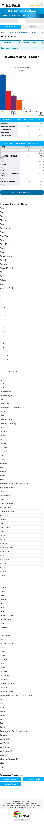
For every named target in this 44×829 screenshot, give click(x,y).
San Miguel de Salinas (7, 683)
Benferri (2, 304)
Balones (2, 284)
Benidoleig (3, 320)
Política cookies (20, 805)
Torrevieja (3, 735)
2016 (21, 21)
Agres (2, 212)
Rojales (2, 655)
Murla (2, 555)
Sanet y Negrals (5, 671)
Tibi (1, 719)
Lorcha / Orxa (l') (5, 535)
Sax (1, 699)
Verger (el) (3, 755)
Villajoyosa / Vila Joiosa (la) (9, 759)
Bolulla (2, 384)
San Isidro (3, 679)
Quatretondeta (5, 635)
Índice (29, 807)
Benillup (2, 348)
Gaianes (2, 491)
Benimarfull (4, 356)
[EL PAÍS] (13, 5)
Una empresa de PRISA (21, 814)
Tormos (2, 727)
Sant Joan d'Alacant (6, 691)
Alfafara (2, 240)
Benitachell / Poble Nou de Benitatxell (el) (13, 372)
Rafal (1, 639)
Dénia (2, 456)
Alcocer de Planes (6, 228)
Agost (2, 208)
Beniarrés (3, 316)
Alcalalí (2, 224)
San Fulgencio (4, 675)
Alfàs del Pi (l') (4, 244)
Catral (2, 428)
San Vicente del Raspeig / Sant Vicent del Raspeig (16, 695)
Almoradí (3, 260)
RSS (33, 807)
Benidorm (3, 324)
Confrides (3, 436)
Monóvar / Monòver (6, 547)
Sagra (2, 663)
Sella (1, 703)
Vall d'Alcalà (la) (5, 739)
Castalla (2, 416)
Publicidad (27, 803)
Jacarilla (3, 519)
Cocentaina (4, 432)
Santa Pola (3, 687)
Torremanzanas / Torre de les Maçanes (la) (14, 731)
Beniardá (3, 312)
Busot (2, 388)
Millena (2, 539)
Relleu (2, 651)
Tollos (2, 723)
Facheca (3, 472)
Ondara (2, 575)
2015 (30, 21)
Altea (1, 272)
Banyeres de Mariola (6, 288)
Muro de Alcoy (4, 559)
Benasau (3, 292)
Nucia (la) (3, 571)
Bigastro (3, 380)
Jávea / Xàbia (4, 523)
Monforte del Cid (5, 543)
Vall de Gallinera (5, 747)
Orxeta (2, 591)
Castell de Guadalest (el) (8, 424)
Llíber (2, 531)
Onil (1, 579)
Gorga (2, 499)
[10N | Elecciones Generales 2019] (22, 11)
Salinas (2, 667)
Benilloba (3, 344)
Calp (1, 400)
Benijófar (3, 340)
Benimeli (3, 364)
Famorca (3, 475)
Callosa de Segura (6, 396)
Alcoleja (2, 232)
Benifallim (3, 328)
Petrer (2, 611)
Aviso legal (34, 803)
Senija (2, 707)
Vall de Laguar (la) (6, 751)
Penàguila (3, 607)
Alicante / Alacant (6, 256)
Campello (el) (4, 404)
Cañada (2, 412)
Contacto (7, 803)
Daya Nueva (4, 448)
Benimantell (4, 352)
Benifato (3, 332)
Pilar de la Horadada (6, 615)
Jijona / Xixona (5, 527)
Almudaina (3, 264)
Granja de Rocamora (7, 503)
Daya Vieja (3, 452)
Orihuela (3, 587)
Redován (3, 647)
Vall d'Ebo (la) (4, 743)
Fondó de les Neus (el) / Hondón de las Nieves (15, 483)
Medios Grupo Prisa (21, 820)
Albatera (3, 220)
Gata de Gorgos (5, 495)
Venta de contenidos (17, 803)
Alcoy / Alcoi (4, 236)
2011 (38, 21)
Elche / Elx (3, 464)
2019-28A (13, 21)
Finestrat (3, 479)
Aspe (1, 276)
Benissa (2, 368)
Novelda (2, 567)
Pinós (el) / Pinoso (6, 619)
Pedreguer (3, 599)
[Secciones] (3, 5)
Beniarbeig (3, 308)
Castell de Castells (6, 420)
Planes (2, 623)
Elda (1, 468)
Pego (1, 603)
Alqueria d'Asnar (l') (6, 268)
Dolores (2, 460)
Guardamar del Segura (7, 507)
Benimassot (4, 360)
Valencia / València (10, 784)
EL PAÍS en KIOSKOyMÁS (19, 807)
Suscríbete (33, 5)
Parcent (2, 595)
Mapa (39, 16)
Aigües (2, 216)
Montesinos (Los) (5, 551)
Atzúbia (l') (3, 280)
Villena (2, 763)
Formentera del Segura (7, 487)
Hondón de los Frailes (7, 511)
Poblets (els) (4, 627)
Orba (1, 583)
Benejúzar (3, 300)
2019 (5, 21)
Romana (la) (4, 659)
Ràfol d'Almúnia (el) (6, 643)
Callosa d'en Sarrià (6, 392)
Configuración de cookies (33, 805)
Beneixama (3, 296)
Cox (1, 440)
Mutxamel (3, 563)
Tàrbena (3, 711)
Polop (2, 631)
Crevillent (3, 444)
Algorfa (2, 248)
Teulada (2, 715)
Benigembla (4, 336)
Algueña (2, 252)
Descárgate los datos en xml (22, 192)
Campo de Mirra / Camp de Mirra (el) (12, 408)
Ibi (1, 515)
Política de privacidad (8, 805)
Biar (1, 376)
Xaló (1, 767)
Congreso (10, 27)
